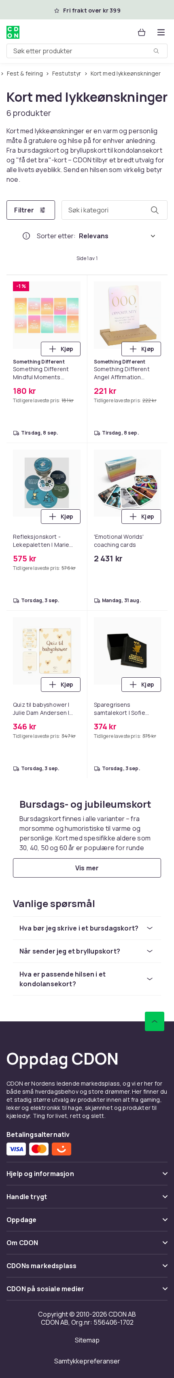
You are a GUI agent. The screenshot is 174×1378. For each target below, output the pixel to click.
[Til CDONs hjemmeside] (12, 32)
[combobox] (87, 51)
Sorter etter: (56, 235)
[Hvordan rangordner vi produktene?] (26, 236)
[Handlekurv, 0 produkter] (141, 32)
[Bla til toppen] (154, 1021)
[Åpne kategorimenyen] (161, 32)
